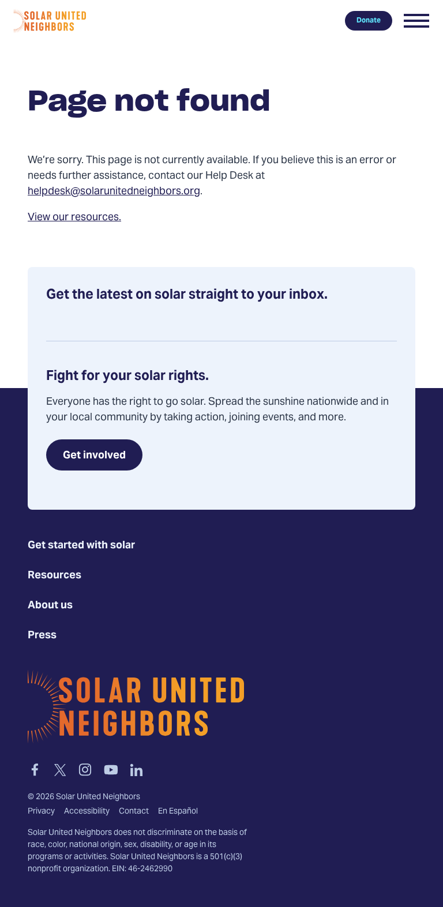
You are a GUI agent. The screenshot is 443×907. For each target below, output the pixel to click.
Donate (368, 20)
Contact (134, 812)
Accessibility (87, 812)
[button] (416, 20)
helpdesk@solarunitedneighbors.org (114, 191)
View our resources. (74, 217)
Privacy (41, 812)
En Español (178, 812)
